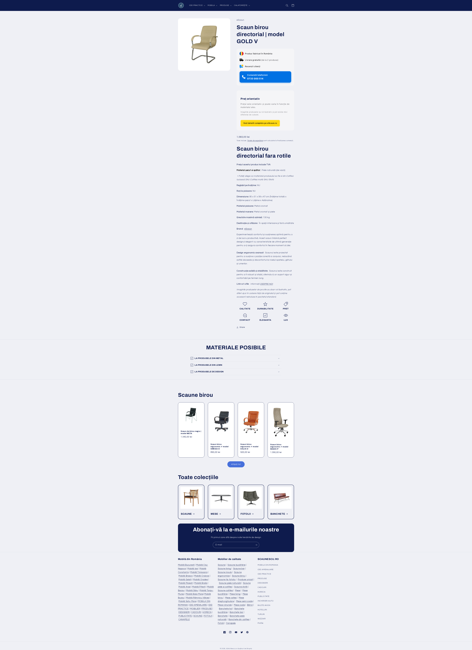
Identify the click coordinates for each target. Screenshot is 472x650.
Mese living (235, 594)
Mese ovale (239, 605)
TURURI (261, 614)
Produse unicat (245, 579)
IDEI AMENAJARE (198, 605)
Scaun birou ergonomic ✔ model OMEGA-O (220, 446)
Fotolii (221, 623)
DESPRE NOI (266, 284)
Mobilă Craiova (201, 576)
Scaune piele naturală (230, 583)
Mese (237, 590)
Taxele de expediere (255, 140)
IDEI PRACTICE (264, 574)
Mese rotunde (225, 605)
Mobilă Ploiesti (185, 583)
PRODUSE (207, 609)
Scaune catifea (225, 590)
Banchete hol (225, 609)
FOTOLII (246, 513)
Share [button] (242, 327)
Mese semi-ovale (244, 601)
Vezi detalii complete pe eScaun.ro (260, 123)
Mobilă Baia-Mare (194, 594)
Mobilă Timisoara (198, 572)
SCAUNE (186, 513)
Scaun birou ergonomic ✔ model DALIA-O (249, 446)
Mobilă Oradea (200, 579)
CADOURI (196, 612)
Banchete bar (236, 612)
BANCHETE (277, 513)
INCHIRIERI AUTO (265, 601)
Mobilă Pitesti (199, 587)
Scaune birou (238, 576)
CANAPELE (184, 619)
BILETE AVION (264, 605)
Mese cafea (231, 598)
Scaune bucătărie (236, 565)
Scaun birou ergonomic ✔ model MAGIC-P (279, 446)
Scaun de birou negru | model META (191, 432)
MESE (214, 513)
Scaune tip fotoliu (227, 579)
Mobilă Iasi (192, 569)
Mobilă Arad (184, 587)
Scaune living (224, 569)
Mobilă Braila (200, 583)
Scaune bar (239, 569)
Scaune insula (225, 572)
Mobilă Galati (185, 579)
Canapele (231, 623)
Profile (260, 623)
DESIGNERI (184, 612)
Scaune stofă (241, 587)
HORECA (207, 612)
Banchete (223, 616)
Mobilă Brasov (185, 576)
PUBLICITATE (185, 616)
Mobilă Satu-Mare (187, 601)
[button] (197, 5)
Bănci (250, 605)
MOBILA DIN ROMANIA (268, 565)
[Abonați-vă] (256, 545)
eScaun (248, 229)
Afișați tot (236, 464)
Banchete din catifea (239, 619)
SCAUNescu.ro (231, 648)
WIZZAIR (262, 619)
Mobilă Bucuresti (186, 565)
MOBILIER (195, 609)
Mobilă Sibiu (192, 590)
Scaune (221, 565)
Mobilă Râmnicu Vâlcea (197, 598)
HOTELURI (262, 610)
